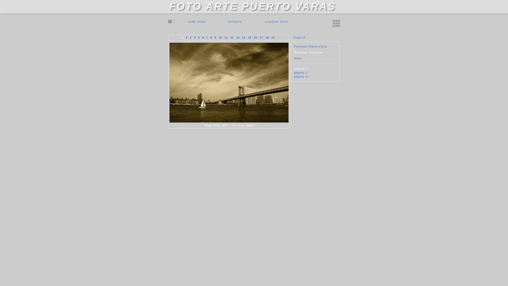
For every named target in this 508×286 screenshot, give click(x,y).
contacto (235, 21)
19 (273, 37)
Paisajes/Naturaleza (310, 46)
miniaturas (336, 23)
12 (232, 37)
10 (220, 37)
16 (255, 37)
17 (261, 37)
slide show (197, 21)
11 (226, 37)
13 (238, 37)
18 (267, 37)
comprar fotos (276, 21)
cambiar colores (171, 21)
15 (249, 37)
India (298, 58)
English (300, 37)
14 (244, 37)
